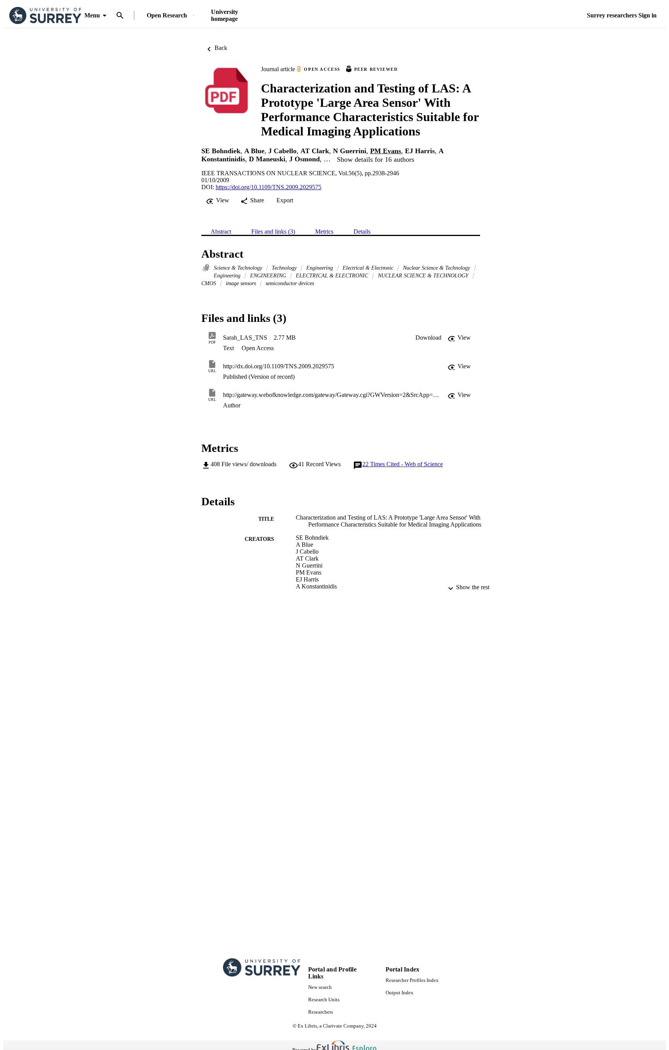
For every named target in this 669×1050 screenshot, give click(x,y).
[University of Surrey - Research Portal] (45, 15)
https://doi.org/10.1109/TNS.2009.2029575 (268, 187)
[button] (428, 337)
